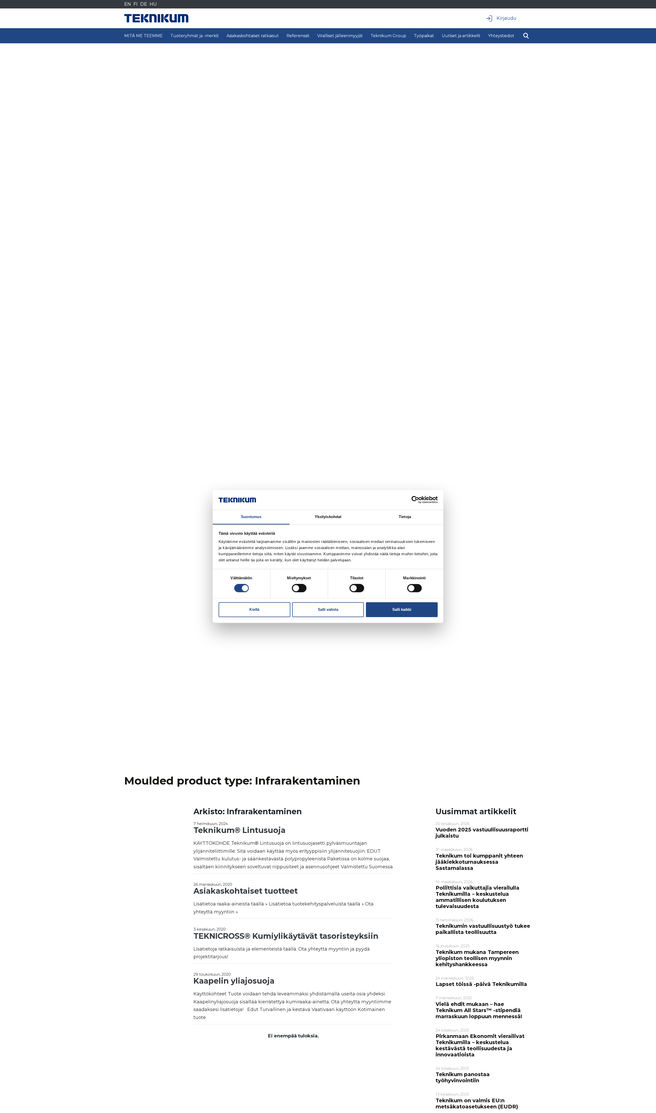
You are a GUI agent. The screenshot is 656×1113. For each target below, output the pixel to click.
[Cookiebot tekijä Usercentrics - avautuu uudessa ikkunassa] (415, 500)
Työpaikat (424, 35)
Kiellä (254, 609)
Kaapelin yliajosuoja (233, 981)
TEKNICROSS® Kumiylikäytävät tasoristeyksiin (285, 936)
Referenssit (298, 35)
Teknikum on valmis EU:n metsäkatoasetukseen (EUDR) (477, 1103)
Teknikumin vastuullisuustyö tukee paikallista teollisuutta (483, 929)
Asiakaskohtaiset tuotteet (245, 891)
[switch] (299, 588)
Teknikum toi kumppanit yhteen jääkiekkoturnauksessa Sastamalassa (479, 862)
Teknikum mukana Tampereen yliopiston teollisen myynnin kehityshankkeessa (477, 958)
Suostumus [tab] (251, 516)
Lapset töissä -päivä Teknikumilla (481, 984)
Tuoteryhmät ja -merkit (194, 35)
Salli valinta (328, 609)
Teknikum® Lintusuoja (239, 830)
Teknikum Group (388, 35)
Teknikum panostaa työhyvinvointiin (463, 1077)
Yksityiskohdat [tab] (328, 516)
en (127, 4)
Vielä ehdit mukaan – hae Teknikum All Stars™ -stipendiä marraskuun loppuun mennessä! (479, 1010)
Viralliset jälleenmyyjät (340, 35)
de (143, 4)
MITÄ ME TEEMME (143, 35)
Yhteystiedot (501, 35)
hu (153, 4)
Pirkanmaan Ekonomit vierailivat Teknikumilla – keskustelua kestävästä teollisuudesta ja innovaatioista (480, 1045)
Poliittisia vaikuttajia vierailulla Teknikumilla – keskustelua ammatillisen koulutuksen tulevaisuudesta (477, 897)
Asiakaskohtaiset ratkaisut (253, 35)
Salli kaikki (401, 609)
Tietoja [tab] (405, 516)
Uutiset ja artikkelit (461, 35)
